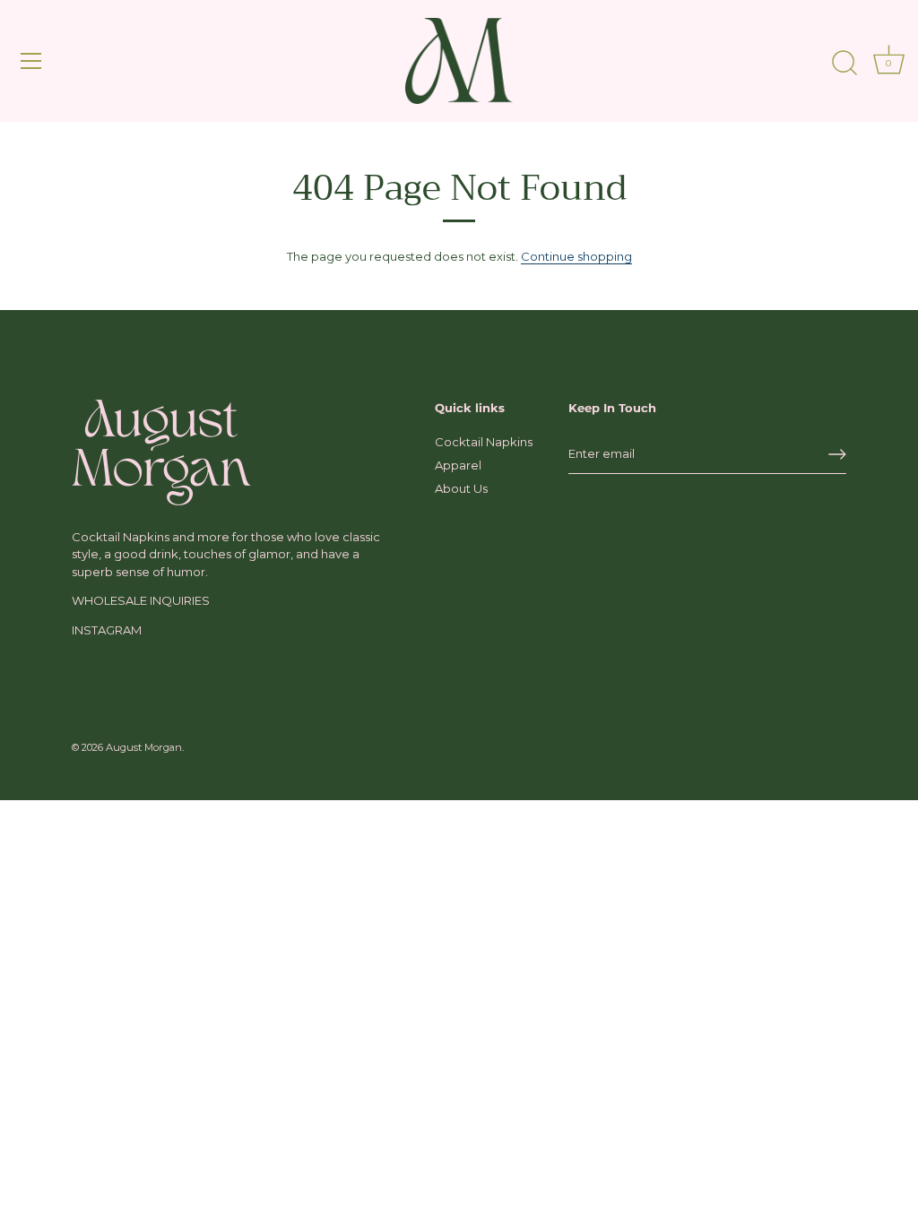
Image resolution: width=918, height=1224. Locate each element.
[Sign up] (837, 454)
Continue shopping (576, 256)
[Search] (844, 63)
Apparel (458, 465)
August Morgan (144, 747)
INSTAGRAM (107, 630)
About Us (461, 488)
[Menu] (31, 61)
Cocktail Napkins (484, 442)
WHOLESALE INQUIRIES (141, 600)
